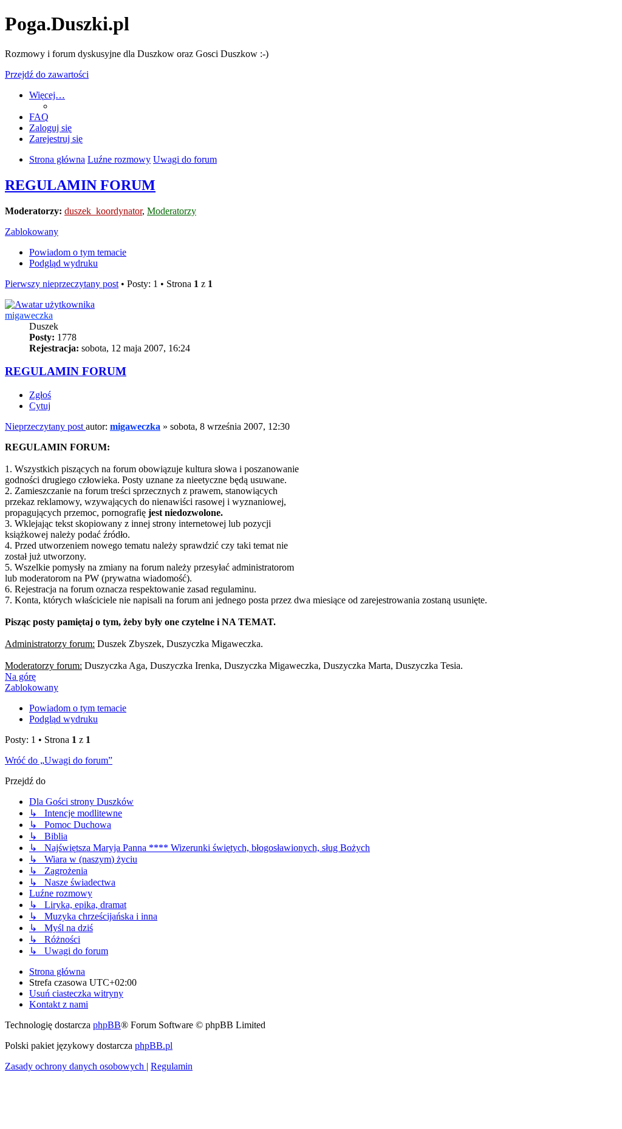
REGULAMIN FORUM (80, 185)
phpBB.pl (154, 1045)
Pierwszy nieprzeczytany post (61, 284)
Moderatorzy (171, 211)
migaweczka (29, 315)
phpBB (107, 1025)
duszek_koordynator (103, 211)
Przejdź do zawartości (47, 74)
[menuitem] (39, 117)
